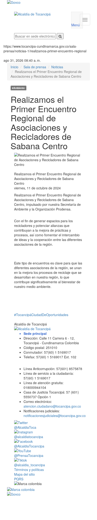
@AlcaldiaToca (25, 427)
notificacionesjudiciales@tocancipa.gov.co (55, 415)
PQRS (18, 479)
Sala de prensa (35, 67)
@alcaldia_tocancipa (29, 465)
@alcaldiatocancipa (28, 436)
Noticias (57, 67)
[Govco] (41, 2)
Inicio (14, 67)
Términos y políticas (29, 469)
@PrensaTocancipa (28, 455)
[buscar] (60, 36)
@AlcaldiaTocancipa (29, 446)
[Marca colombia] (48, 489)
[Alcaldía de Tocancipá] (39, 14)
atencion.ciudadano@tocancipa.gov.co (52, 406)
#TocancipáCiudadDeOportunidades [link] (41, 314)
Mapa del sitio (24, 474)
